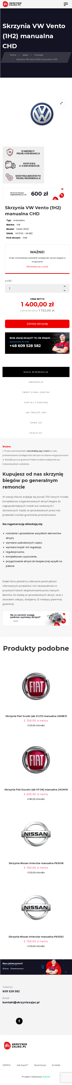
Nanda (46, 1076)
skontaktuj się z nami (38, 451)
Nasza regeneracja (36, 372)
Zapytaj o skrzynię (36, 402)
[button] (64, 286)
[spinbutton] (37, 288)
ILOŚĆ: (8, 281)
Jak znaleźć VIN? (36, 412)
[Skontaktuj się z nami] (37, 266)
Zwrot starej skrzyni (36, 392)
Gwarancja (36, 382)
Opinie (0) (36, 422)
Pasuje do (36, 433)
